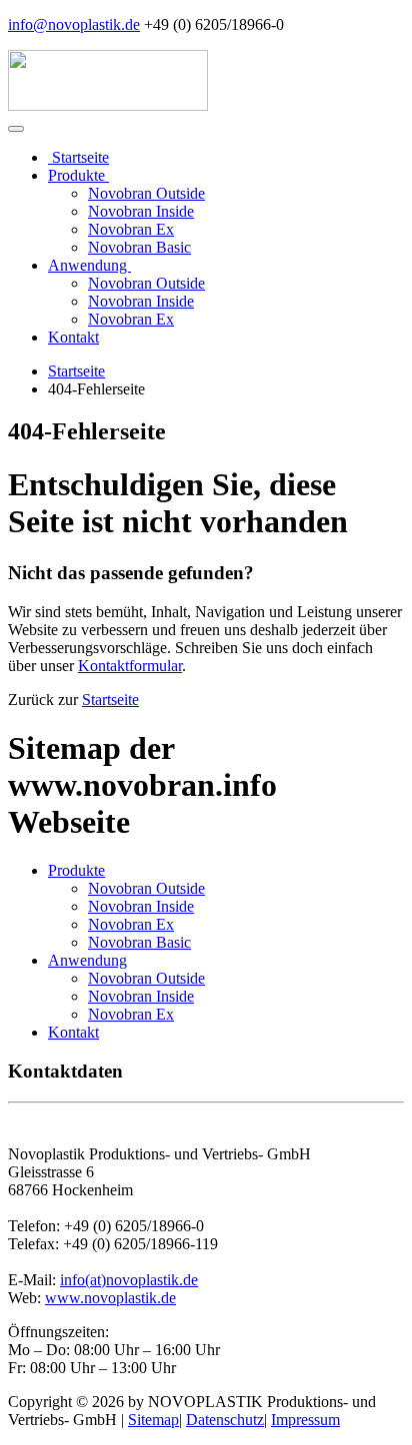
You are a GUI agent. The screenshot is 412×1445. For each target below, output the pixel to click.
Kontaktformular (130, 665)
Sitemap (153, 1419)
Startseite (78, 157)
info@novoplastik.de (74, 24)
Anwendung (89, 265)
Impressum (305, 1419)
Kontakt (73, 337)
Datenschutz (225, 1419)
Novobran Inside (141, 211)
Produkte (78, 175)
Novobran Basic (139, 247)
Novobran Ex (131, 229)
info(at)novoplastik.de (129, 1279)
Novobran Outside (146, 193)
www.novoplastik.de (110, 1297)
